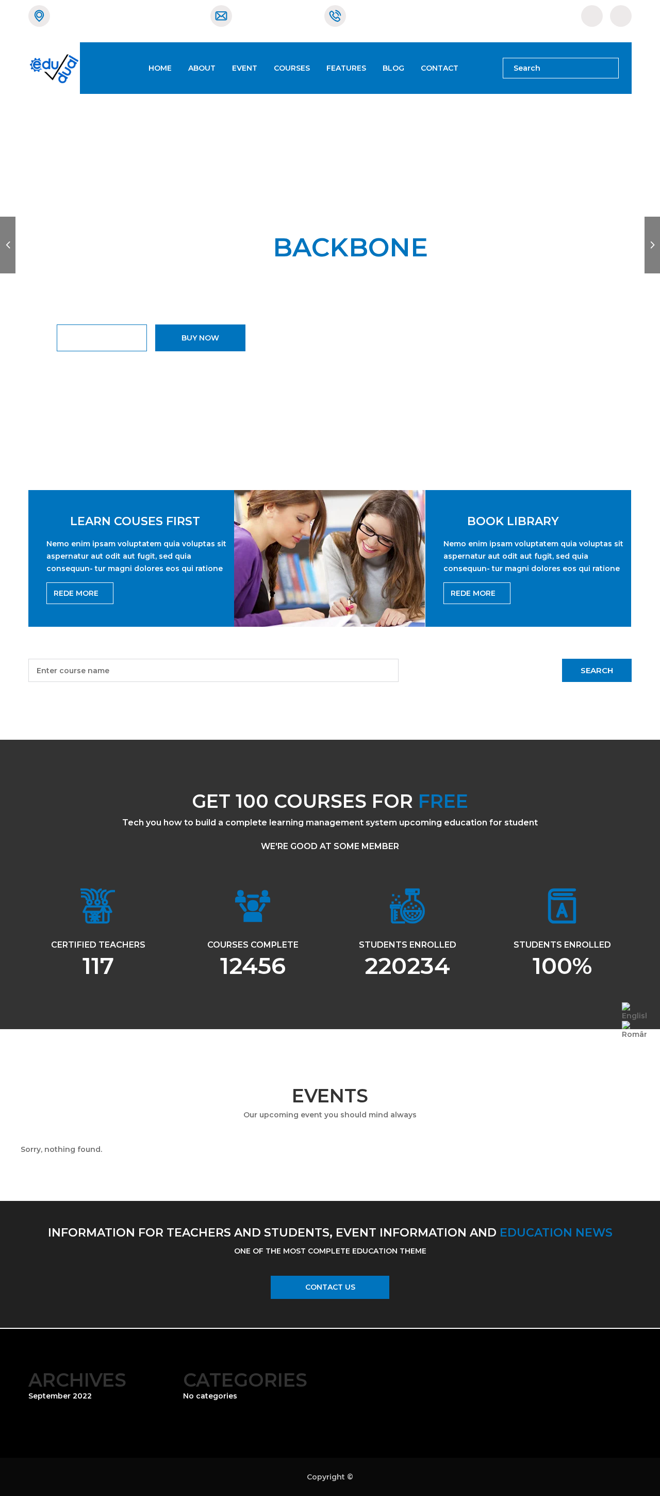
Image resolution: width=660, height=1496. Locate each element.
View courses (102, 338)
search (597, 670)
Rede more (77, 593)
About (202, 68)
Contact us (330, 1287)
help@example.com (276, 15)
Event (244, 68)
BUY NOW (200, 338)
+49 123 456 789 (382, 15)
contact (439, 68)
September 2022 (60, 1396)
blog (393, 68)
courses (292, 68)
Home (160, 68)
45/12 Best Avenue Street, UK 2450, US (128, 15)
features (346, 68)
